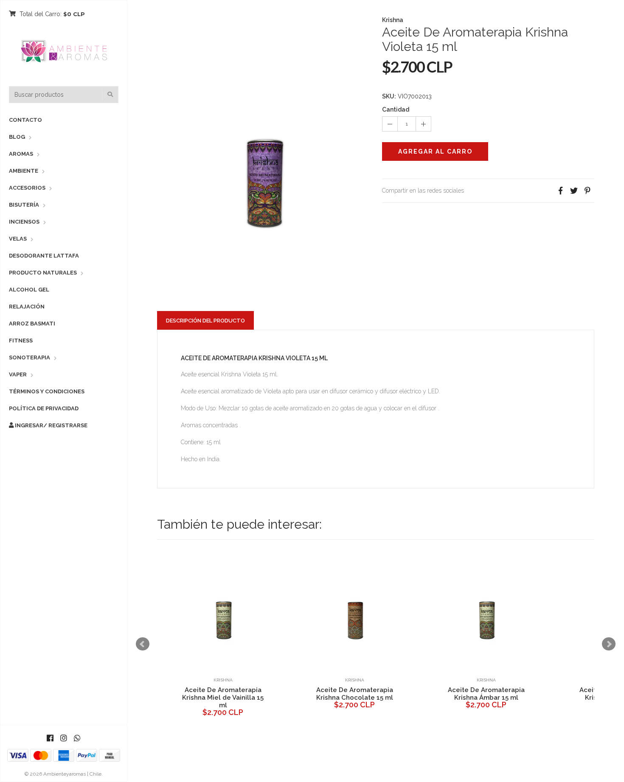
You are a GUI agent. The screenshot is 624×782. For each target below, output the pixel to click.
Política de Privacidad (44, 408)
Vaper (18, 374)
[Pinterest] (587, 190)
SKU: (389, 96)
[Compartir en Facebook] (560, 190)
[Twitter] (574, 190)
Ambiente (23, 171)
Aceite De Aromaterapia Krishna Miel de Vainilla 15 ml (216, 697)
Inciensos (24, 222)
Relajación (27, 306)
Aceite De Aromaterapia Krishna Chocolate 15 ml (348, 693)
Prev (142, 644)
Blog (17, 137)
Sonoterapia (29, 357)
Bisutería (24, 205)
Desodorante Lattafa (44, 255)
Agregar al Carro (435, 151)
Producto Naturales (43, 272)
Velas (18, 238)
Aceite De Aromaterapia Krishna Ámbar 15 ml (479, 693)
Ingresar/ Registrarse (50, 425)
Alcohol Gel (29, 289)
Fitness (21, 340)
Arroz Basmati (32, 323)
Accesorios (27, 188)
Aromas (21, 154)
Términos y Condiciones (46, 391)
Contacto (25, 120)
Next (609, 644)
